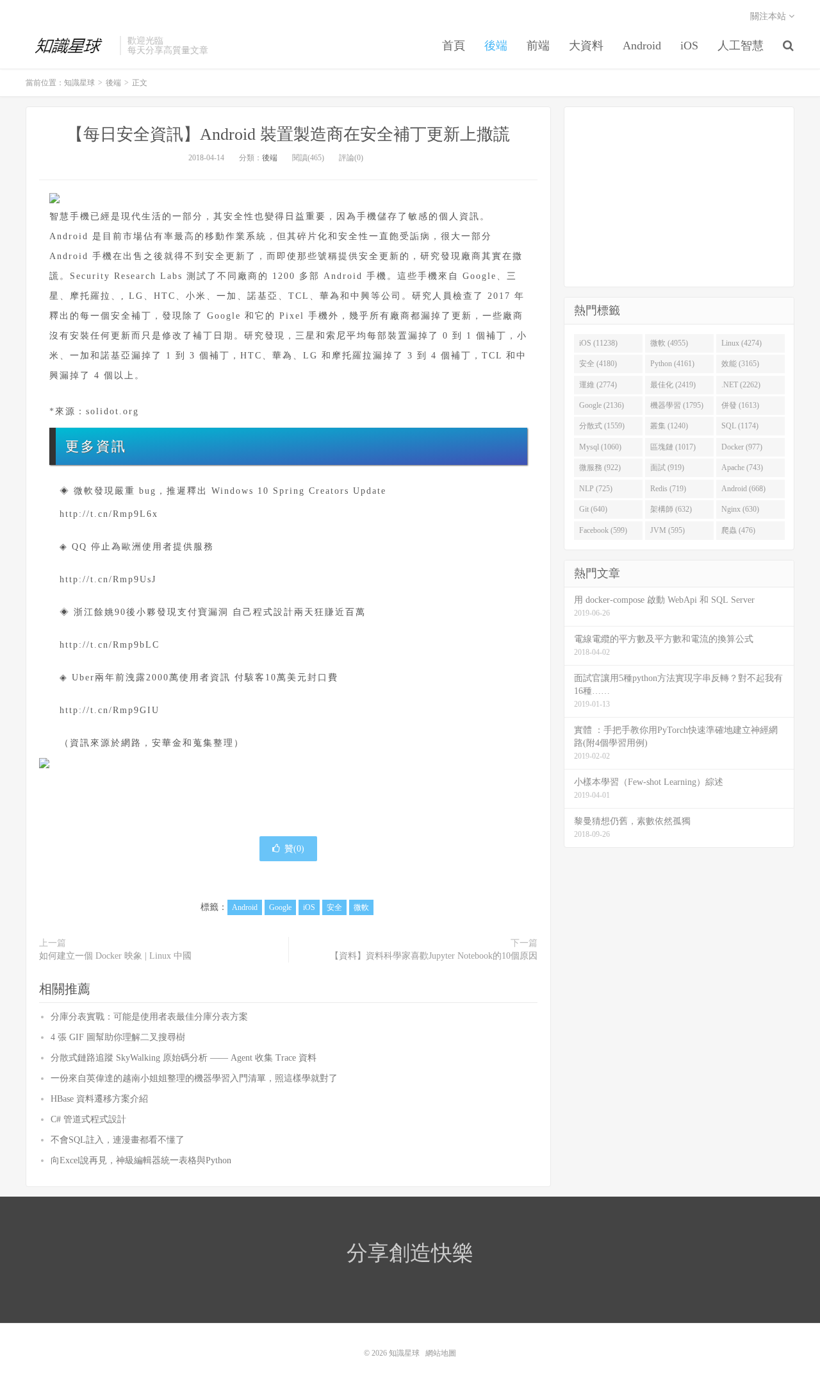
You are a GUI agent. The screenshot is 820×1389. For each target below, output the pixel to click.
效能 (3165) (740, 363)
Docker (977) (741, 446)
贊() (294, 849)
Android (642, 45)
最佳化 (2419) (673, 384)
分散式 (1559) (602, 425)
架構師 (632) (671, 509)
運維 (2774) (598, 384)
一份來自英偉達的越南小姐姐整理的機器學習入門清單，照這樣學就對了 (194, 1078)
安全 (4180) (598, 363)
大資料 (586, 45)
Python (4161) (672, 363)
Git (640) (593, 509)
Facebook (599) (603, 530)
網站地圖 (440, 1353)
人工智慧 (741, 45)
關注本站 (769, 16)
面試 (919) (667, 467)
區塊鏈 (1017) (673, 446)
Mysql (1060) (600, 446)
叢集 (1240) (669, 425)
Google (280, 907)
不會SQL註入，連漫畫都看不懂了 (117, 1140)
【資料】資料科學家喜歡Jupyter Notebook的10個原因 (433, 956)
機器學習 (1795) (676, 405)
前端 (538, 45)
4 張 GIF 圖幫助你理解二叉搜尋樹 (118, 1037)
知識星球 (69, 45)
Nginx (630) (740, 509)
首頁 (453, 45)
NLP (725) (595, 488)
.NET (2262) (740, 384)
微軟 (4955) (669, 343)
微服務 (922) (600, 467)
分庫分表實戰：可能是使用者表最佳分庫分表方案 (149, 1017)
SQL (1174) (739, 425)
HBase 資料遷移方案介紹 (99, 1099)
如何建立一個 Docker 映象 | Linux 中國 (115, 956)
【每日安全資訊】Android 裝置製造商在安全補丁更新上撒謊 (288, 134)
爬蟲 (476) (738, 530)
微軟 (361, 907)
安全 (334, 907)
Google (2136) (601, 405)
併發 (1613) (740, 405)
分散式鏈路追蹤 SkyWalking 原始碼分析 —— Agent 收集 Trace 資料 (183, 1058)
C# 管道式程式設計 (88, 1119)
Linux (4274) (741, 343)
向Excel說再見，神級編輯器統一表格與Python (141, 1160)
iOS (689, 45)
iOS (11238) (598, 343)
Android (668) (743, 488)
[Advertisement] (679, 197)
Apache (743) (742, 467)
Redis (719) (668, 488)
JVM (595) (667, 530)
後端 (495, 45)
